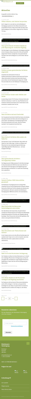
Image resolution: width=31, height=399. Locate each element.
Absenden (8, 332)
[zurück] (3, 298)
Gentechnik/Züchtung (6, 34)
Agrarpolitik (4, 60)
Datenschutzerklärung (17, 326)
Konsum (13, 243)
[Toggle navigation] (27, 3)
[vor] (16, 298)
